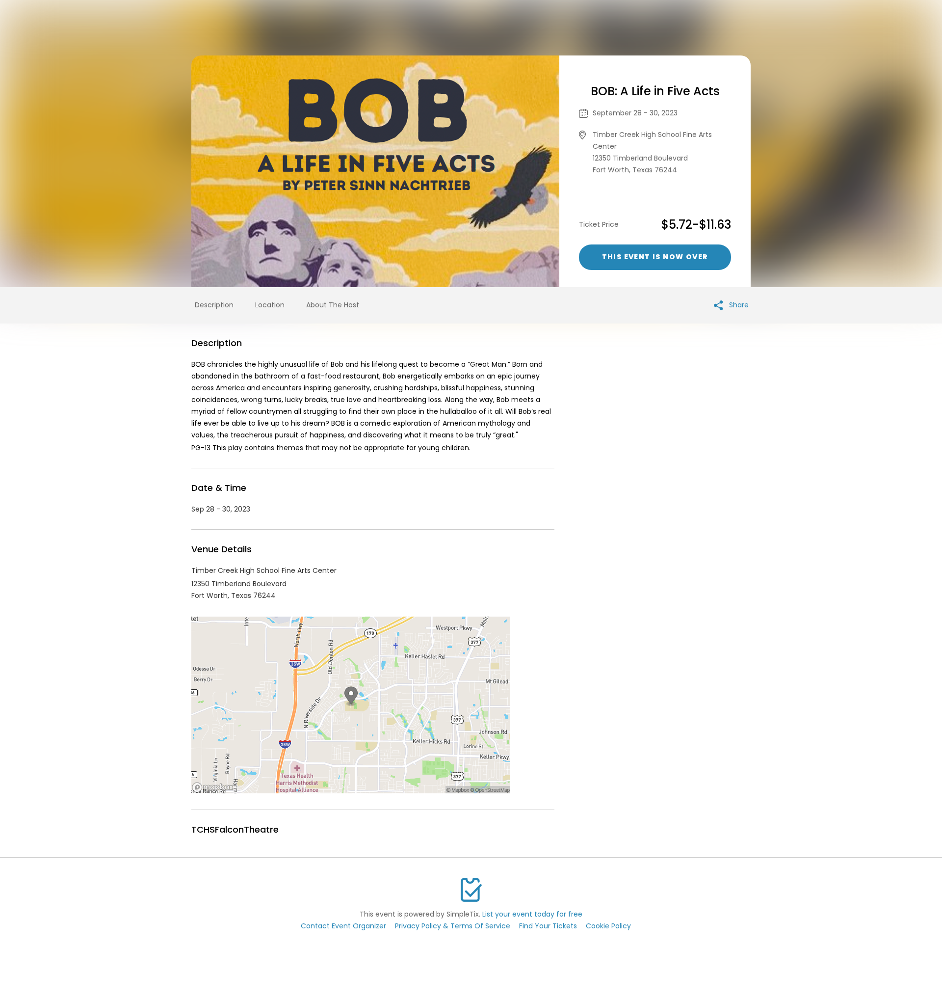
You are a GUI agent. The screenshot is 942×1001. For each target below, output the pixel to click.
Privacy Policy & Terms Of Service (452, 926)
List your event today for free (532, 914)
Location (270, 305)
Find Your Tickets (548, 926)
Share (738, 305)
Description (214, 305)
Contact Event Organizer (343, 926)
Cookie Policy (608, 926)
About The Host (332, 305)
